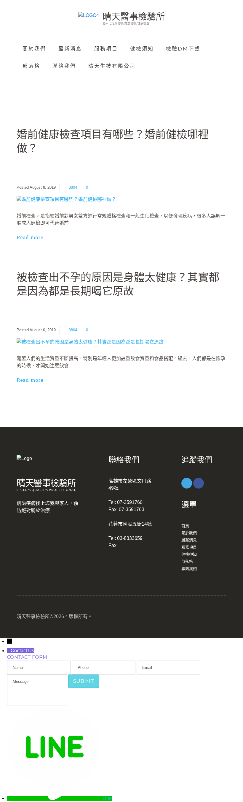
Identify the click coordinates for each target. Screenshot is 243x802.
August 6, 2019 (43, 330)
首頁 (185, 526)
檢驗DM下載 (183, 49)
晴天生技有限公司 (112, 66)
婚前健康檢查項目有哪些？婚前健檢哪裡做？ (113, 141)
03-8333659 (130, 538)
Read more (30, 237)
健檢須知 (142, 49)
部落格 (31, 66)
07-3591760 (130, 502)
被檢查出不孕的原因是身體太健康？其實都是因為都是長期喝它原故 (118, 284)
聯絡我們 (64, 66)
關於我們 (34, 49)
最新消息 (70, 49)
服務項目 (106, 49)
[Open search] (26, 83)
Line (107, 798)
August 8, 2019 (43, 187)
